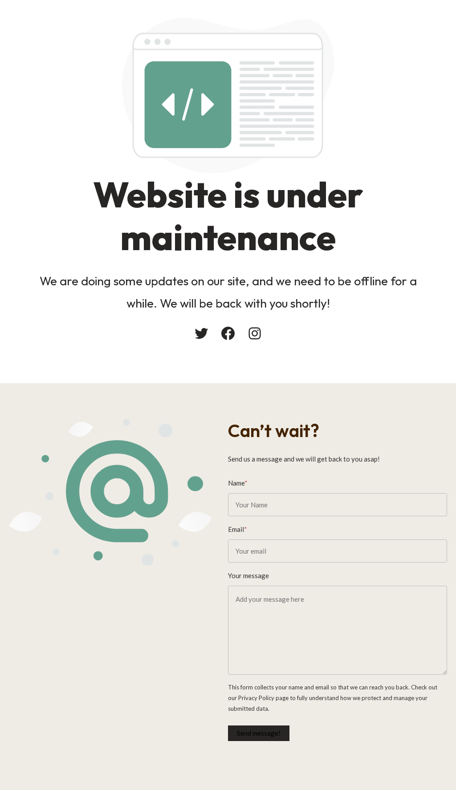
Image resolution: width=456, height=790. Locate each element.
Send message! (259, 733)
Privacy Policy (256, 697)
